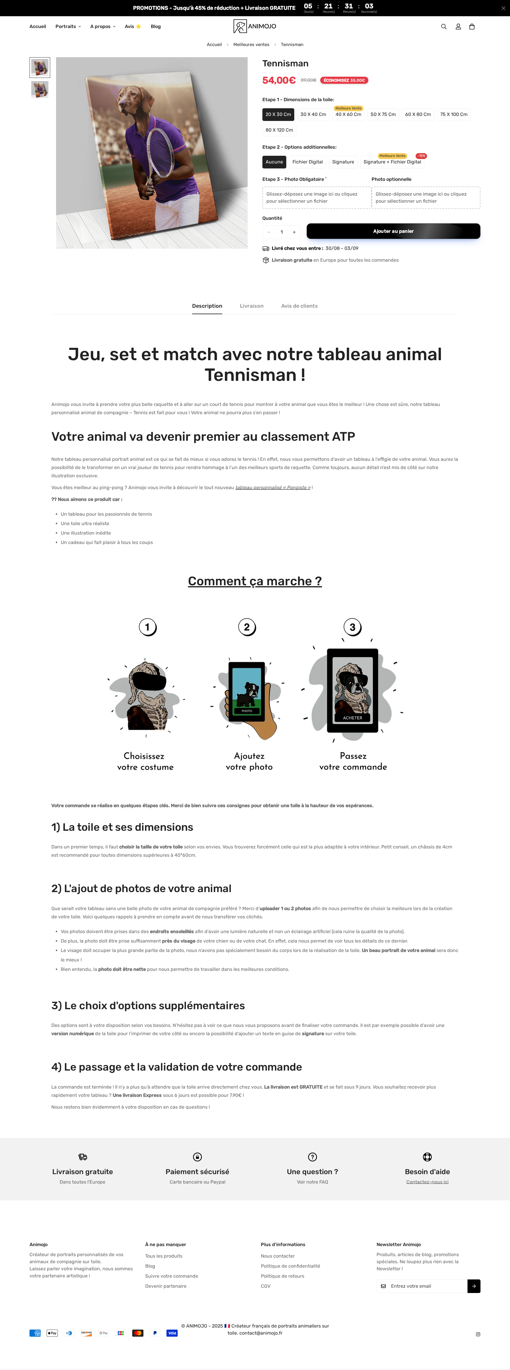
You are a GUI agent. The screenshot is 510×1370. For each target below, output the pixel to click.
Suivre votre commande (171, 1276)
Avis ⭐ (133, 26)
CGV (265, 1286)
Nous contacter (278, 1256)
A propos (100, 26)
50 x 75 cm (385, 116)
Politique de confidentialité (290, 1266)
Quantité (272, 218)
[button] (317, 197)
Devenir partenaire (166, 1286)
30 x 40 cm (314, 116)
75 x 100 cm (455, 116)
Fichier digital (309, 163)
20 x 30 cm (280, 116)
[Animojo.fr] (254, 26)
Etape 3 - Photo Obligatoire (294, 179)
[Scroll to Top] (498, 1338)
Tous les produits (163, 1256)
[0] (472, 26)
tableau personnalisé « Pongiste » (272, 487)
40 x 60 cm (350, 116)
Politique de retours (282, 1276)
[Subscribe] (474, 1286)
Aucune (276, 163)
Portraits (65, 26)
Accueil (38, 26)
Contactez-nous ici (427, 1182)
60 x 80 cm (419, 116)
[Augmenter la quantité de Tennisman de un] (294, 232)
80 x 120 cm (281, 132)
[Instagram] (478, 1334)
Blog (156, 26)
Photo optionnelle (391, 179)
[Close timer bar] (503, 8)
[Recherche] (444, 26)
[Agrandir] (235, 69)
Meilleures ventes (251, 44)
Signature (344, 163)
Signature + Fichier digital (392, 163)
